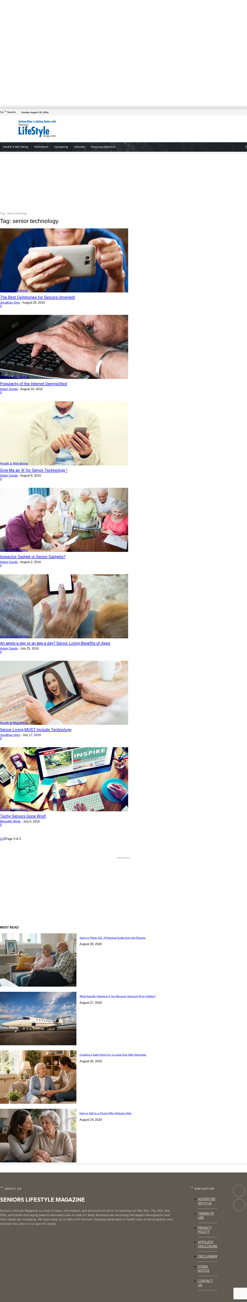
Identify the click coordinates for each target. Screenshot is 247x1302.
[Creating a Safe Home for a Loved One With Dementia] (38, 1077)
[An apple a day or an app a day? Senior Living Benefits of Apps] (64, 606)
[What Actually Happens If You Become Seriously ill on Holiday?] (38, 1018)
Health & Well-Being (14, 290)
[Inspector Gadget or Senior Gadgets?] (64, 520)
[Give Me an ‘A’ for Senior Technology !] (64, 433)
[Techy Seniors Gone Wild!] (64, 779)
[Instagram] (239, 1205)
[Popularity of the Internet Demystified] (64, 347)
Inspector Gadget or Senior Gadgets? (32, 556)
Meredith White (10, 821)
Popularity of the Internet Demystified (33, 383)
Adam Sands (9, 389)
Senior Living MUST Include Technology (36, 729)
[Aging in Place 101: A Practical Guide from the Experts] (38, 960)
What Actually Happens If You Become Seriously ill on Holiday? (118, 996)
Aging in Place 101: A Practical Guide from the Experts (112, 937)
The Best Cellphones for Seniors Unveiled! (37, 297)
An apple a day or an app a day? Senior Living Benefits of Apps (55, 643)
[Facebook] (244, 112)
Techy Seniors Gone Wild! (23, 816)
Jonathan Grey (10, 302)
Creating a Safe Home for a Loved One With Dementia (113, 1054)
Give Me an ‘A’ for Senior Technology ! (33, 470)
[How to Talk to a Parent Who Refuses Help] (38, 1135)
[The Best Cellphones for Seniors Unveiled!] (64, 260)
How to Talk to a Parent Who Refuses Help (105, 1113)
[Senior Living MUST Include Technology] (64, 693)
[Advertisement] (144, 129)
